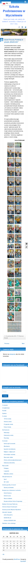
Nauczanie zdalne (8, 457)
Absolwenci (7, 446)
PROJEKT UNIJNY (7, 512)
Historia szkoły (8, 421)
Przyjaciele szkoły (8, 424)
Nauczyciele (5, 465)
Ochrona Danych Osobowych (9, 507)
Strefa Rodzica (8, 493)
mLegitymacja (5, 408)
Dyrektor (4, 413)
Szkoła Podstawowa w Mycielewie (14, 11)
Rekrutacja (6, 432)
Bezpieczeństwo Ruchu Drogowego (13, 501)
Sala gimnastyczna (7, 476)
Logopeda (6, 471)
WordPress (17, 559)
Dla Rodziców (5, 430)
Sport (5, 479)
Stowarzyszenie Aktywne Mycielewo (11, 509)
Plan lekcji (6, 438)
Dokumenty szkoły (8, 435)
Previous (6, 343)
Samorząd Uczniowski (9, 443)
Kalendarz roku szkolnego (9, 523)
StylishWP (23, 561)
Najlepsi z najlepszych (9, 452)
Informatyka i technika (9, 454)
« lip (3, 554)
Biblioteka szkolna (8, 474)
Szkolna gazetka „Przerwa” (9, 485)
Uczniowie (4, 441)
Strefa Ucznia (7, 495)
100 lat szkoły (7, 419)
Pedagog (6, 468)
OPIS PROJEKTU (8, 515)
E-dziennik (5, 405)
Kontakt (4, 410)
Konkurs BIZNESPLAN (10, 520)
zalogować (12, 354)
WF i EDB (6, 482)
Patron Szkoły (7, 427)
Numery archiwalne (9, 487)
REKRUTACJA (7, 517)
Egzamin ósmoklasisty (9, 449)
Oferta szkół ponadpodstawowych (12, 460)
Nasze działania (8, 498)
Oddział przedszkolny (9, 462)
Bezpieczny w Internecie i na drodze (11, 490)
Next (23, 343)
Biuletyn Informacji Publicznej (9, 504)
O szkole (4, 416)
